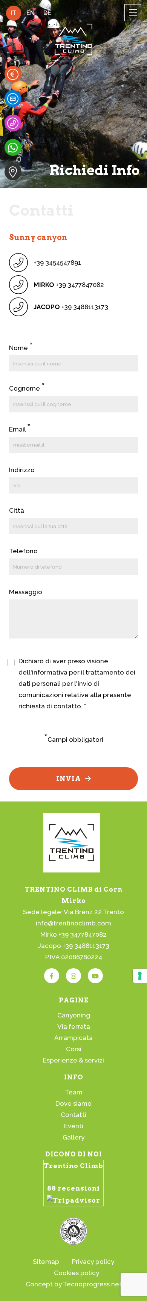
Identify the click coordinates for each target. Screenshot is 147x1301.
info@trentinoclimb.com (73, 923)
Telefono (23, 551)
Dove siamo (73, 1103)
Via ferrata (73, 1026)
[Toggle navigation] (132, 12)
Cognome (27, 388)
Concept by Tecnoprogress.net (74, 1284)
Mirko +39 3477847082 (73, 934)
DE (47, 13)
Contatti (73, 1114)
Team (74, 1092)
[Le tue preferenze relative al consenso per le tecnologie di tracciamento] (140, 976)
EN (30, 13)
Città (16, 510)
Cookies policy (76, 1273)
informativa (49, 672)
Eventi (73, 1126)
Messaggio (25, 592)
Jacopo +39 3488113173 (73, 945)
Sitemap (46, 1261)
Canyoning (73, 1015)
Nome (21, 347)
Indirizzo (22, 470)
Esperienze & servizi (73, 1060)
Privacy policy (93, 1261)
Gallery (73, 1137)
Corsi (73, 1049)
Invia (68, 779)
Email (20, 429)
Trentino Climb (73, 1166)
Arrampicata (73, 1037)
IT (13, 13)
